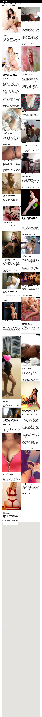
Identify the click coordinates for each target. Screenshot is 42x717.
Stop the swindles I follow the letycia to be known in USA (29, 411)
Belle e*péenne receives (28, 367)
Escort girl (24, 483)
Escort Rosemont (7, 222)
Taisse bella (25, 142)
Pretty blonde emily (27, 255)
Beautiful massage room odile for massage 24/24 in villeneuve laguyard (11, 291)
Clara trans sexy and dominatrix (30, 285)
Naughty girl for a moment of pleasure (10, 196)
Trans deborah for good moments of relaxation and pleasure (30, 72)
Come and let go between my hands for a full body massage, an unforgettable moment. (11, 420)
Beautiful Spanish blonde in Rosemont (10, 511)
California (16, 3)
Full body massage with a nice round (29, 174)
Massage (24, 111)
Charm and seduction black (29, 21)
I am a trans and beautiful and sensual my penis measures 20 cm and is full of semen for (30, 218)
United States (10, 3)
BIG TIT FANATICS (5, 1)
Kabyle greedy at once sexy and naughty (11, 131)
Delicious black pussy (8, 160)
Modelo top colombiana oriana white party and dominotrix (10, 75)
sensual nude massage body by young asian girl (30, 322)
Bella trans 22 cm (7, 34)
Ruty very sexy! (7, 400)
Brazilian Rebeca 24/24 (9, 320)
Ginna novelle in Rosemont (9, 259)
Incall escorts (4, 3)
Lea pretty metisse (7, 473)
